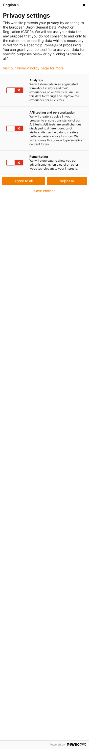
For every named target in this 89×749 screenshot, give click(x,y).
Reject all (67, 181)
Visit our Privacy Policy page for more (33, 68)
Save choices (44, 191)
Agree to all (23, 181)
